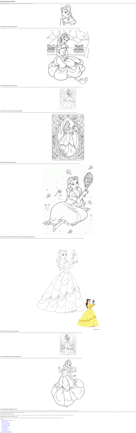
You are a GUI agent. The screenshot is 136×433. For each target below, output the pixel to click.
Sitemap (7, 432)
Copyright (11, 432)
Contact (1, 432)
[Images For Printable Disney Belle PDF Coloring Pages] (68, 137)
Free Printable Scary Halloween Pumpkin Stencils (7, 420)
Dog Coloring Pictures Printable (5, 428)
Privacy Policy (4, 432)
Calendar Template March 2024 (5, 426)
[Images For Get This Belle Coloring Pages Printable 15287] (68, 15)
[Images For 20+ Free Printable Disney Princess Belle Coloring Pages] (68, 344)
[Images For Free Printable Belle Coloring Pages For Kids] (68, 56)
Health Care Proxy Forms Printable (6, 422)
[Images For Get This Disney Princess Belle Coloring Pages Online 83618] (68, 99)
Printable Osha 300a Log (4, 427)
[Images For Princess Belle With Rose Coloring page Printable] (68, 284)
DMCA (9, 432)
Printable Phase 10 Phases (5, 421)
